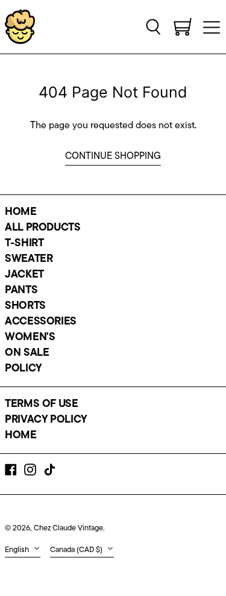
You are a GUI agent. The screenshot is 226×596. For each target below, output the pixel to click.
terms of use (41, 404)
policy (23, 369)
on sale (27, 353)
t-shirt (24, 243)
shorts (25, 306)
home (21, 212)
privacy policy (46, 420)
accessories (41, 322)
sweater (28, 259)
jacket (24, 275)
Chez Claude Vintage (68, 528)
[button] (153, 26)
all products (43, 228)
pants (21, 290)
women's (30, 337)
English (18, 550)
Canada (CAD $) (77, 550)
